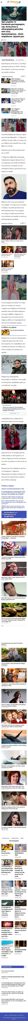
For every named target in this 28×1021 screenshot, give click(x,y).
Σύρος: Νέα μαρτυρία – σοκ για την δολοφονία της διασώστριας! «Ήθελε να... (20, 891)
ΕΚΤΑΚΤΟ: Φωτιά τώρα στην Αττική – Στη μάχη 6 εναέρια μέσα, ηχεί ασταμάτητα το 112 (13, 507)
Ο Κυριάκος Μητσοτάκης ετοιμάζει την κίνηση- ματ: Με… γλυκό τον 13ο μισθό (12, 497)
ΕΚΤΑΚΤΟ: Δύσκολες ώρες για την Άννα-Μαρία (21, 930)
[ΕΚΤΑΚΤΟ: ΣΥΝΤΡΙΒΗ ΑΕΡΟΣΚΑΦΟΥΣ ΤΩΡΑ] (21, 847)
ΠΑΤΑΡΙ (21, 838)
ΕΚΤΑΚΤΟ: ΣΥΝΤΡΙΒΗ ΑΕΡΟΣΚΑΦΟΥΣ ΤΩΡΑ (12, 489)
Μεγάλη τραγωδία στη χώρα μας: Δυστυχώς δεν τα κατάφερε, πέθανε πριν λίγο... (6, 932)
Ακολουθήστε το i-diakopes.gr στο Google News (11, 514)
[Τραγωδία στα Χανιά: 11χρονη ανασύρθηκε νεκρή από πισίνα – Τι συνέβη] (7, 943)
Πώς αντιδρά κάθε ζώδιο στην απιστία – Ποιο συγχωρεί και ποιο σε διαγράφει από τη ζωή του (13, 502)
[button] (14, 13)
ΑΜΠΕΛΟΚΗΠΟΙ (5, 838)
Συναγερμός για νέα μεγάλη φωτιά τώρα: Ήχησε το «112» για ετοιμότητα (7, 911)
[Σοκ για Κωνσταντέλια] (5, 332)
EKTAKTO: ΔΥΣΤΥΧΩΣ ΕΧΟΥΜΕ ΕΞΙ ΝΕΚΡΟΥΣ (20, 950)
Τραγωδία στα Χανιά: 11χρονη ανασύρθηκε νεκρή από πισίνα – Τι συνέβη (7, 951)
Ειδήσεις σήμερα (7, 486)
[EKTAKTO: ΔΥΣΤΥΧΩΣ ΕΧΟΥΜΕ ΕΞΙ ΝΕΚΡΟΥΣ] (21, 943)
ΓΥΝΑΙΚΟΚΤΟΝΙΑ (15, 838)
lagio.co (14, 1018)
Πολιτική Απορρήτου (13, 1015)
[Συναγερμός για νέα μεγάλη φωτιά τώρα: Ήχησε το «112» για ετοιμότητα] (7, 903)
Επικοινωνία (20, 1015)
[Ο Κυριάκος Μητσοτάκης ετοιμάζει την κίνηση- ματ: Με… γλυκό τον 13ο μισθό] (21, 862)
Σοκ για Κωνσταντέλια (17, 330)
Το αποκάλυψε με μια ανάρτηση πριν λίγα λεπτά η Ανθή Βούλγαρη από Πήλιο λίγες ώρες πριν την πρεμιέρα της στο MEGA (13, 493)
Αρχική (6, 1015)
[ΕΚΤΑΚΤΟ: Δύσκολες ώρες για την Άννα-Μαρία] (21, 924)
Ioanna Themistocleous (8, 60)
